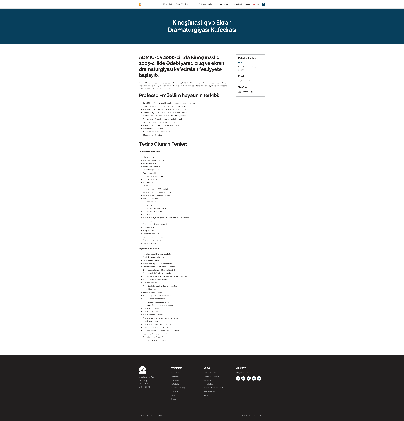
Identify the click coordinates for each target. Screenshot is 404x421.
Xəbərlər (174, 392)
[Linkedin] (249, 378)
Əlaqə (173, 399)
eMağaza (247, 4)
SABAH (206, 395)
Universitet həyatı (224, 4)
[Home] (145, 4)
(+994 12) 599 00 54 (245, 92)
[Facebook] (238, 378)
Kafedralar (175, 384)
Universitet (167, 4)
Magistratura (208, 384)
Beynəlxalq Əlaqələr (179, 388)
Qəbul (210, 4)
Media (192, 4)
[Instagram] (254, 378)
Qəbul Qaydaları (210, 373)
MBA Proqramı (209, 392)
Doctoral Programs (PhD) (213, 388)
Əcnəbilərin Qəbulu (211, 377)
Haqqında (175, 373)
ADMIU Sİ (238, 4)
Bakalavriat (208, 380)
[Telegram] (259, 378)
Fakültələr (175, 380)
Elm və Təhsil (181, 4)
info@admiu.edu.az (245, 81)
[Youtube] (243, 378)
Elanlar (174, 395)
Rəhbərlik (175, 377)
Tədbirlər (202, 4)
